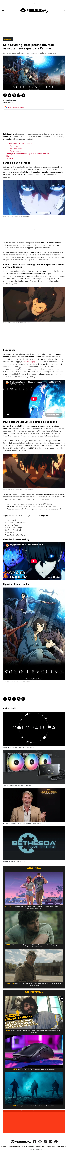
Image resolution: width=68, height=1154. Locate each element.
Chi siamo (3, 1146)
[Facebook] (35, 1141)
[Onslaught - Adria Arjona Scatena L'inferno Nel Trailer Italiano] (34, 1088)
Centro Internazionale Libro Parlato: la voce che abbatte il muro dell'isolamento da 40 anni (34, 1031)
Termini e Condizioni (28, 1146)
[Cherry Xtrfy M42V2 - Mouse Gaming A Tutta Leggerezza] (34, 1051)
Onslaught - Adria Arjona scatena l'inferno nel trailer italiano (34, 1106)
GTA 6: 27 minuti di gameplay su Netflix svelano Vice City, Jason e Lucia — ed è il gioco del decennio (34, 907)
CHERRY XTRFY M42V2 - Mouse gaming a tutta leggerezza (34, 1069)
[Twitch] (56, 1141)
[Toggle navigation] (3, 10)
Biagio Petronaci (10, 100)
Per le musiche (15, 151)
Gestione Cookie (61, 1146)
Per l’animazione (16, 148)
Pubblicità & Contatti (14, 1146)
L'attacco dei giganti (30, 362)
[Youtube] (51, 1141)
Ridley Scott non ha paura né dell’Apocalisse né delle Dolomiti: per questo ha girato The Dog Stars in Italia (34, 946)
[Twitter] (46, 1141)
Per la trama (14, 146)
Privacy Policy (40, 1146)
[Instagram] (40, 1141)
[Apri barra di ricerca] (65, 10)
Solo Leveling (8, 39)
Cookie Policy (51, 1146)
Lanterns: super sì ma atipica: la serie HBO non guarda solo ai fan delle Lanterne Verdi (34, 984)
